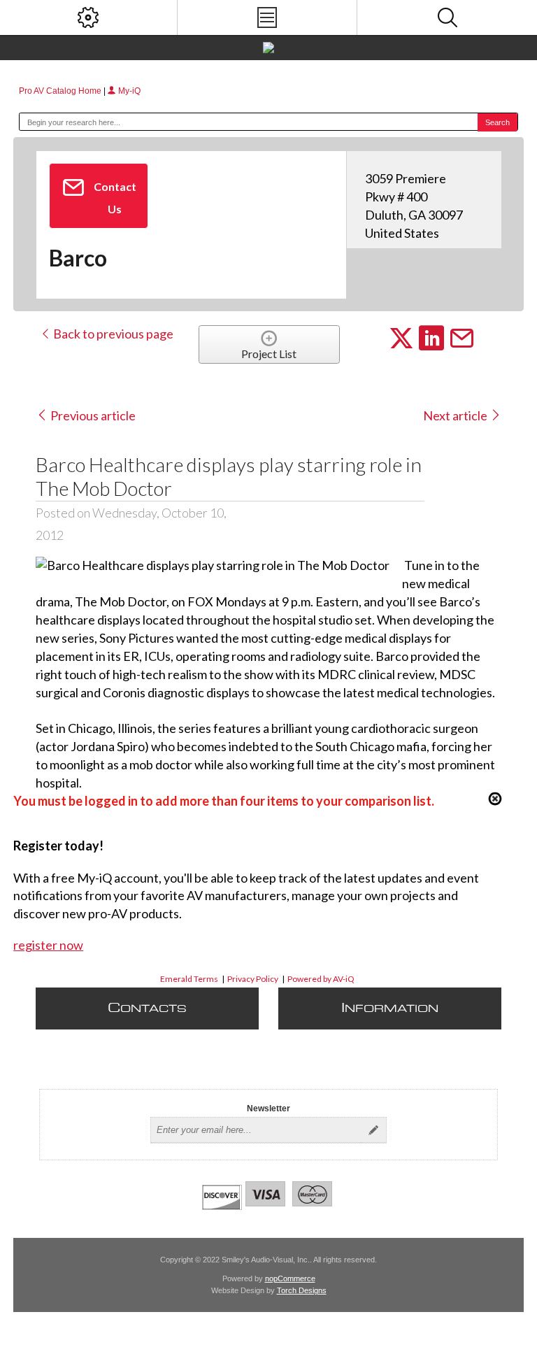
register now (48, 945)
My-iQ (128, 91)
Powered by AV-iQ (321, 979)
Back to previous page (112, 333)
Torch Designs (302, 1290)
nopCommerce (290, 1278)
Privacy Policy (252, 979)
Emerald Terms (189, 979)
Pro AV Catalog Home (61, 91)
